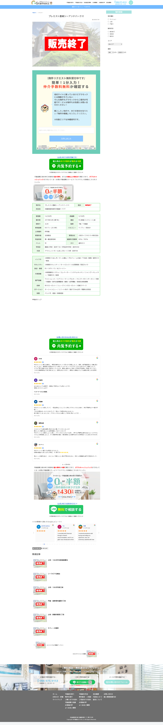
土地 (111, 22)
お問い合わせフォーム (118, 682)
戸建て (112, 24)
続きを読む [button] (37, 372)
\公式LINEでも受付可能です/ (67, 157)
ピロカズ (43, 526)
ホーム (55, 694)
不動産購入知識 (70, 702)
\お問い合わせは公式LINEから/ (67, 337)
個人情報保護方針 (110, 697)
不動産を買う (69, 694)
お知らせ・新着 (58, 697)
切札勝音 (85, 526)
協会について (97, 700)
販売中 (112, 36)
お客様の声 (69, 705)
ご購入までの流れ (71, 700)
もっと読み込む (66, 464)
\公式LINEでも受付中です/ (66, 504)
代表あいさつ (97, 697)
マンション (113, 19)
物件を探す (45, 548)
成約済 (112, 34)
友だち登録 (81, 682)
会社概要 (96, 694)
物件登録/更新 (37, 548)
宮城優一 (64, 526)
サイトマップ (57, 700)
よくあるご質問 (70, 708)
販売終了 (112, 32)
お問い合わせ (108, 694)
